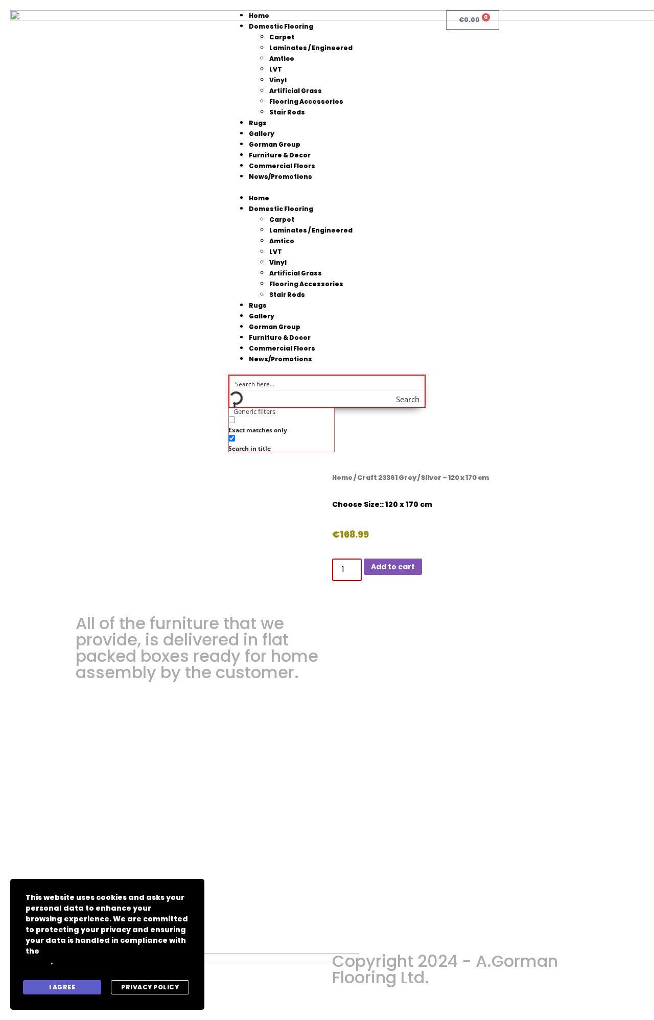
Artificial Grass (295, 90)
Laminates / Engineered (311, 47)
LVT (275, 69)
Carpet (281, 37)
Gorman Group (274, 144)
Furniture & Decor (280, 155)
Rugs (258, 123)
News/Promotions (280, 176)
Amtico (281, 58)
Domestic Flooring (281, 26)
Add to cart (393, 567)
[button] (327, 187)
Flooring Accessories (306, 101)
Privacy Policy (150, 987)
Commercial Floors (282, 165)
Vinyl (278, 80)
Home (259, 15)
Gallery (261, 133)
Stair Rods (287, 112)
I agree (62, 987)
